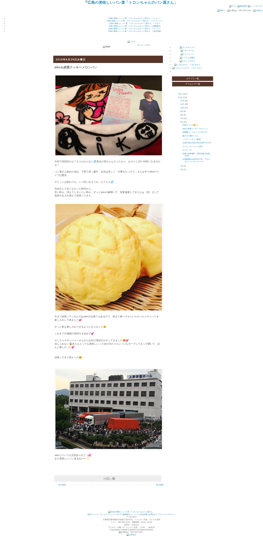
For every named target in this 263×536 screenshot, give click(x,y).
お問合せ (152, 514)
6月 (181, 122)
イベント (135, 514)
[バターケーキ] (187, 51)
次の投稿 (62, 485)
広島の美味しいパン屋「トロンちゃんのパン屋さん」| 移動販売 (135, 26)
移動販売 (126, 514)
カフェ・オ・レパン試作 (192, 146)
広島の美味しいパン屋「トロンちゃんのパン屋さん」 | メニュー (134, 18)
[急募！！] (222, 10)
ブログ (118, 514)
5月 (181, 166)
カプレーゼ (187, 150)
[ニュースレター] (255, 6)
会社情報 (143, 514)
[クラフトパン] (187, 54)
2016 (180, 97)
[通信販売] (242, 6)
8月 (181, 115)
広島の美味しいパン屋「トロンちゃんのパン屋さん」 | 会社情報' (134, 31)
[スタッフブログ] (187, 61)
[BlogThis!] (107, 478)
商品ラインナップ (95, 514)
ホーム (140, 45)
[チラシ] (233, 6)
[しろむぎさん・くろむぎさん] (187, 65)
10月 (182, 108)
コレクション (108, 514)
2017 (180, 94)
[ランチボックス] (187, 47)
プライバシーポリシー (166, 514)
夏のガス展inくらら (190, 136)
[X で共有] (110, 478)
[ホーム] (131, 2)
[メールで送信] (105, 478)
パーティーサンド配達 (191, 139)
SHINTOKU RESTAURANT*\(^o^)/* (196, 143)
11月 (182, 104)
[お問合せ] (258, 10)
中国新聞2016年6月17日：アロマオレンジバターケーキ (196, 160)
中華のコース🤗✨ (190, 125)
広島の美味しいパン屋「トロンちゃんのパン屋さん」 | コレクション (135, 21)
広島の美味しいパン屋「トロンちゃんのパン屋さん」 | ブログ (134, 23)
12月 (182, 101)
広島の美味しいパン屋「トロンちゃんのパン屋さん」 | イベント (134, 29)
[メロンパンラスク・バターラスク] (187, 68)
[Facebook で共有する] (113, 478)
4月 (181, 170)
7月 (181, 118)
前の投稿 (159, 485)
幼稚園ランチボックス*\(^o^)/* (194, 132)
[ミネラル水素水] (187, 58)
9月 (181, 111)
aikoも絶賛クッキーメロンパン (195, 129)
